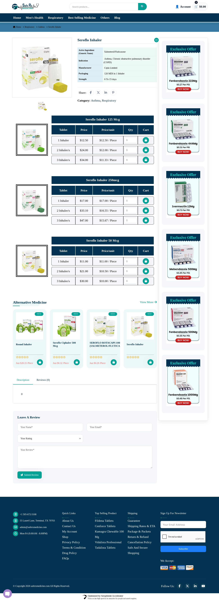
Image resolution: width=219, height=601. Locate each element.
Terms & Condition (74, 547)
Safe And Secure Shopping (138, 550)
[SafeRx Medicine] (26, 6)
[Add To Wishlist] (156, 40)
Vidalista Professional (108, 542)
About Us (68, 520)
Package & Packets (139, 531)
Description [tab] (23, 379)
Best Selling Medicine (82, 17)
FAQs (65, 558)
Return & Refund (138, 536)
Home (17, 17)
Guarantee (134, 520)
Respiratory (55, 17)
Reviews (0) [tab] (43, 379)
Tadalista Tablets (105, 547)
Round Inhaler (24, 344)
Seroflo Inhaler (135, 344)
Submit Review (31, 475)
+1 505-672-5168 (28, 514)
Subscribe (183, 549)
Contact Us (69, 526)
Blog (117, 17)
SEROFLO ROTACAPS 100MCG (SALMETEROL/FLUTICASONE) (109, 344)
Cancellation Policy (140, 542)
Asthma (41, 27)
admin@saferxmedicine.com (33, 527)
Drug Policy (69, 553)
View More (147, 302)
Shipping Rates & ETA (141, 526)
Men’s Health (34, 17)
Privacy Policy (71, 542)
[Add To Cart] (40, 362)
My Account (69, 531)
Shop (65, 536)
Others (105, 17)
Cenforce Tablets (105, 526)
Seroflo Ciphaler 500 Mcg (64, 344)
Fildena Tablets (104, 520)
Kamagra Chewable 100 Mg (109, 534)
